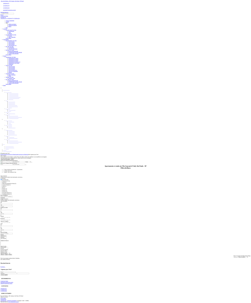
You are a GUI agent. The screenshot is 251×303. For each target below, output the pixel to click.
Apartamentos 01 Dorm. (13, 58)
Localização (3, 178)
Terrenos (10, 36)
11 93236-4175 (6, 5)
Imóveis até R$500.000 (13, 51)
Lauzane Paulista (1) (6, 184)
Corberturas (10, 64)
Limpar (6, 254)
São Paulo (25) (5, 179)
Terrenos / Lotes (11, 78)
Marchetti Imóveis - (5, 12)
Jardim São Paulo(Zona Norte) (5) (9, 183)
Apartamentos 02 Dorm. (13, 59)
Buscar (2, 254)
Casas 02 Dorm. (11, 67)
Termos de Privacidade (5, 159)
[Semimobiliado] (3, 236)
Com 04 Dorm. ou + (12, 45)
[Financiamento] (4, 247)
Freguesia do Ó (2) (6, 180)
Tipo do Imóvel (4, 176)
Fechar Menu (8, 38)
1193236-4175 (6, 3)
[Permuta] (4, 248)
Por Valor (8, 79)
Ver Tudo (14, 30)
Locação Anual (9, 30)
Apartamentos (11, 31)
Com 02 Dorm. (11, 43)
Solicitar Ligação (4, 274)
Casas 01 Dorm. (11, 66)
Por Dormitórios (9, 40)
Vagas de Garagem (4, 221)
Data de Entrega (4, 232)
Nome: (2, 272)
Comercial (8, 73)
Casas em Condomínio (13, 71)
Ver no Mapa (3, 298)
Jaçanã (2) (4, 182)
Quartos (2, 216)
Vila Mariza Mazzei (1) (7, 194)
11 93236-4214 (6, 7)
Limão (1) (4, 186)
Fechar (10, 254)
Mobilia (2, 234)
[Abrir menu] (1, 87)
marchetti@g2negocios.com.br (9, 10)
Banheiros (3, 218)
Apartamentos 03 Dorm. (13, 60)
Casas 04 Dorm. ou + (12, 70)
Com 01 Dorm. (11, 41)
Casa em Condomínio (12, 48)
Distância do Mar (4, 207)
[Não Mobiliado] (3, 238)
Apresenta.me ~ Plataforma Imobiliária (8, 300)
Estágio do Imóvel (4, 198)
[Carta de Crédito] (4, 250)
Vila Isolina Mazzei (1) (7, 192)
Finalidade (3, 197)
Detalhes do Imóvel (5, 240)
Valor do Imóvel (4, 201)
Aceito (12, 159)
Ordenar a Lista (4, 252)
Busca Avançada (237, 255)
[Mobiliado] (3, 237)
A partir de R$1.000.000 (13, 53)
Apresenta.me (3, 299)
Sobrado (10, 33)
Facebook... (3, 266)
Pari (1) (3, 187)
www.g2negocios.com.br (13, 301)
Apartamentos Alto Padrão (13, 63)
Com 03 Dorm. (11, 44)
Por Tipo (7, 46)
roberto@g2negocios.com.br (6, 283)
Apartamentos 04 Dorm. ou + (14, 61)
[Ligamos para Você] (5, 153)
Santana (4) (4, 190)
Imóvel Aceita (3, 246)
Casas (9, 32)
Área (2, 223)
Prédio (9, 76)
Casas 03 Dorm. (11, 68)
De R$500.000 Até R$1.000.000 (15, 52)
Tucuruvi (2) (4, 191)
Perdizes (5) (4, 188)
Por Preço (8, 50)
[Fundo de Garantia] (4, 249)
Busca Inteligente (4, 195)
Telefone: (2, 273)
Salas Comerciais (11, 37)
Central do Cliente (4, 281)
